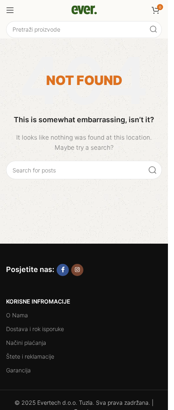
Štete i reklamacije (30, 356)
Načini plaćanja (26, 342)
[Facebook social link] (63, 270)
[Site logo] (84, 9)
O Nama (17, 315)
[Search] (153, 29)
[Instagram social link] (77, 270)
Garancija (18, 370)
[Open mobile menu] (10, 10)
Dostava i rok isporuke (35, 328)
